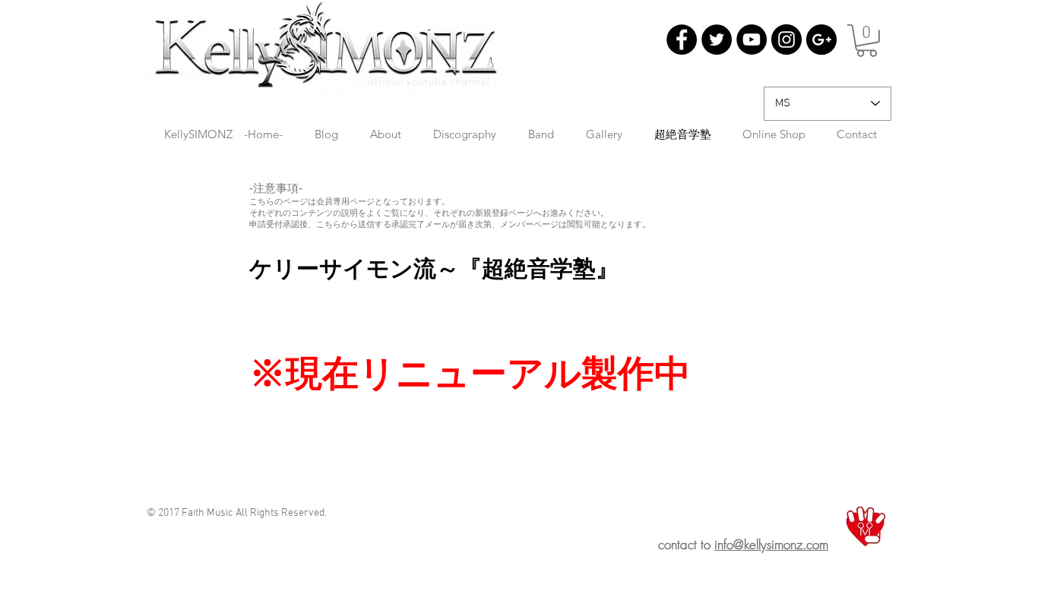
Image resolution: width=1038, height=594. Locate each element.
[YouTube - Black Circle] (751, 39)
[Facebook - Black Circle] (681, 39)
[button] (866, 40)
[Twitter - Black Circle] (716, 39)
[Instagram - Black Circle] (786, 39)
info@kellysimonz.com (771, 544)
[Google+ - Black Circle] (821, 39)
